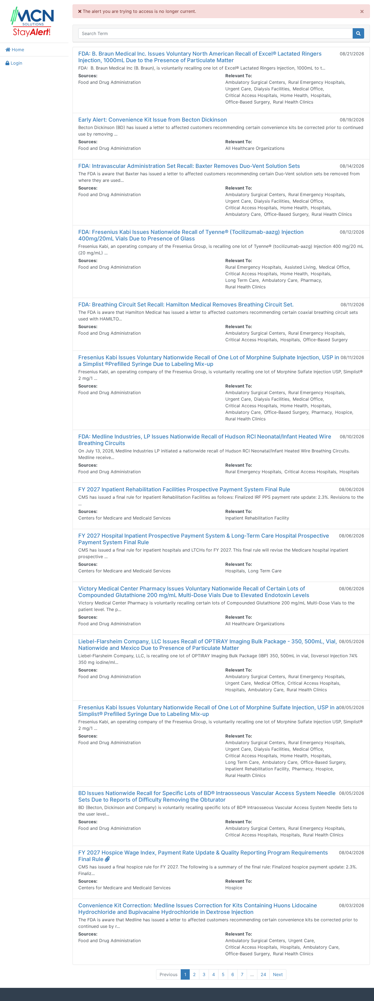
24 (263, 974)
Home (17, 49)
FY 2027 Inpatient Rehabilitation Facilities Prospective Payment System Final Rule (184, 489)
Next (278, 974)
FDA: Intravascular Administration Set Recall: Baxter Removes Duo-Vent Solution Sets (189, 166)
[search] (358, 33)
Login (15, 63)
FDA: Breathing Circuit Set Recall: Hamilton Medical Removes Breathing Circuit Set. (186, 304)
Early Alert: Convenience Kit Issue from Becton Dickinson (152, 119)
